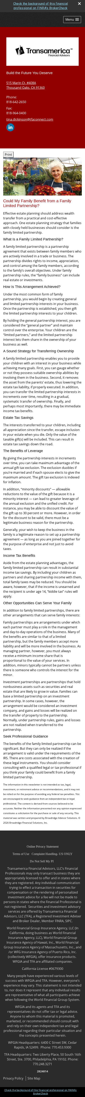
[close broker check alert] (79, 3)
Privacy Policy (13, 1078)
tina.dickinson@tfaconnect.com (29, 119)
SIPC (68, 921)
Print (8, 154)
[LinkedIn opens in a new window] (10, 127)
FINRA (59, 921)
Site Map (33, 1078)
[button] (72, 19)
